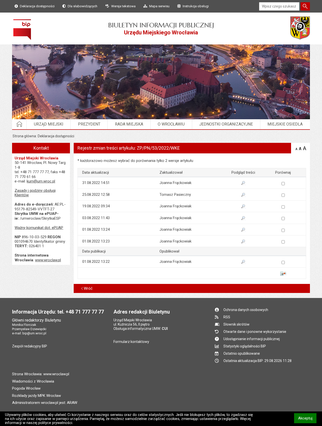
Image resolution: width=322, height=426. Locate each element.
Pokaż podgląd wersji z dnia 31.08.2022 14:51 (243, 183)
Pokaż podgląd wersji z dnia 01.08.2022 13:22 (243, 262)
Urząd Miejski (48, 124)
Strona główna (24, 136)
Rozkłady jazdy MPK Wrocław (36, 395)
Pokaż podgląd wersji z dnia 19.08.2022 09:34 (243, 206)
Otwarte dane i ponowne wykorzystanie (254, 332)
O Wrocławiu (171, 124)
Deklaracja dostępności (56, 136)
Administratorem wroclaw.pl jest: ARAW (44, 402)
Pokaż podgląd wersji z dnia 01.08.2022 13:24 (243, 230)
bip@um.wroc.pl (34, 333)
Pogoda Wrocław (26, 388)
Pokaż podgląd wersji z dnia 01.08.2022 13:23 (243, 241)
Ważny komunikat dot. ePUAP (39, 227)
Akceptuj (307, 418)
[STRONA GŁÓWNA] (19, 124)
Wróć (88, 288)
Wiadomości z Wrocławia (33, 381)
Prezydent (89, 124)
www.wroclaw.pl (48, 260)
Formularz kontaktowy (131, 342)
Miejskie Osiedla (285, 124)
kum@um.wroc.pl (41, 181)
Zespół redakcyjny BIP (29, 346)
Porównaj (283, 274)
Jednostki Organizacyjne (226, 124)
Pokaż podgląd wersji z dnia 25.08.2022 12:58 (243, 195)
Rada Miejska (129, 124)
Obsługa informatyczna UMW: (140, 329)
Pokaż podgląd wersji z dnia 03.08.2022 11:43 (243, 218)
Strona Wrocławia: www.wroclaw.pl (40, 374)
